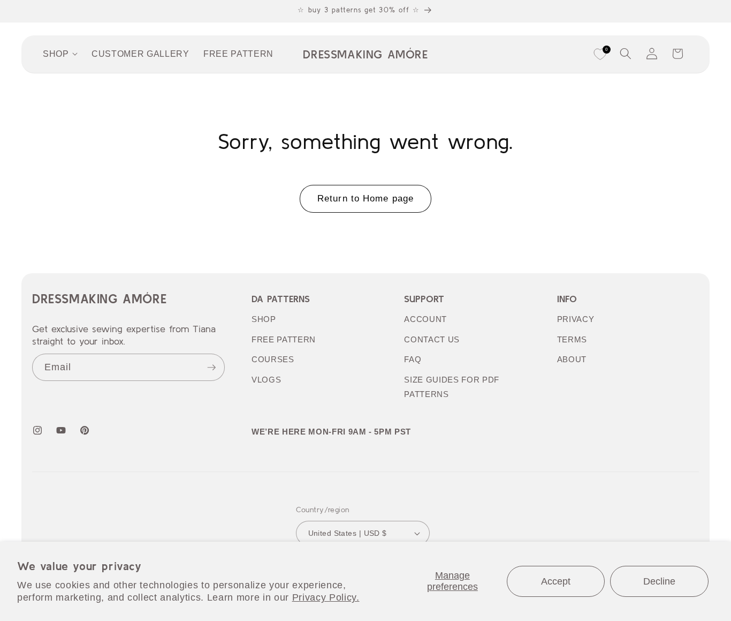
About (572, 359)
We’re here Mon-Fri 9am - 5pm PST (331, 431)
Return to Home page (365, 198)
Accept (555, 581)
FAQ (412, 359)
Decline (659, 581)
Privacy (576, 319)
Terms (572, 339)
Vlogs (266, 379)
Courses (273, 359)
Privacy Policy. (326, 597)
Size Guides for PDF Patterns (451, 387)
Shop (264, 319)
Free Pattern (284, 339)
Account (425, 319)
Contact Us (432, 339)
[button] (625, 53)
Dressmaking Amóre (99, 298)
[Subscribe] (211, 367)
